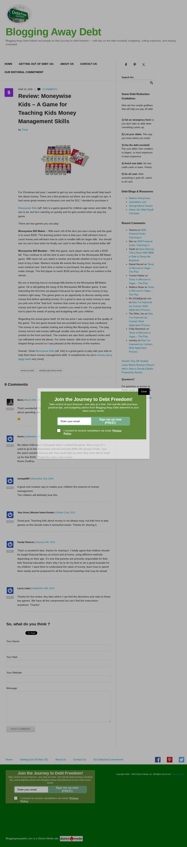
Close (144, 391)
